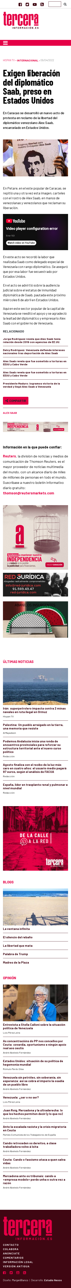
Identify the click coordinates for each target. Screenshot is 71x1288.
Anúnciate (11, 1253)
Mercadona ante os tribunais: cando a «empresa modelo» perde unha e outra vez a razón (34, 1179)
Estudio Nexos (53, 1280)
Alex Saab (10, 412)
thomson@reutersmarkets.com (28, 493)
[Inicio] (21, 20)
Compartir (17, 400)
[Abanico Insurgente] (35, 627)
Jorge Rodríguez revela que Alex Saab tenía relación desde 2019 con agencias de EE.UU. (32, 340)
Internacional (27, 60)
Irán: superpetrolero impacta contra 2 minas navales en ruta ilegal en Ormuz (34, 710)
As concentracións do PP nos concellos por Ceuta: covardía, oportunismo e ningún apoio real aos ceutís (34, 1044)
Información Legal (18, 1261)
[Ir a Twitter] (27, 4)
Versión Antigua (16, 1266)
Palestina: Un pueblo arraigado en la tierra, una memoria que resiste (33, 726)
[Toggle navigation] (5, 43)
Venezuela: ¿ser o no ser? (21, 1097)
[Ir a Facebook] (20, 4)
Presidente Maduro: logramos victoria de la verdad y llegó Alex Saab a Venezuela (31, 385)
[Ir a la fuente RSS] (42, 4)
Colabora (11, 1248)
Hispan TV (9, 60)
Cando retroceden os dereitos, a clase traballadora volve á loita (29, 1144)
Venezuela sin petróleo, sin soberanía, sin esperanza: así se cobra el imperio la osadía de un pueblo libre (33, 1081)
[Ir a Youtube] (35, 4)
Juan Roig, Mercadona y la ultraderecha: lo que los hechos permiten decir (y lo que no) (33, 1112)
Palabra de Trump (15, 954)
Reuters (9, 456)
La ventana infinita (16, 929)
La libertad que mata (18, 945)
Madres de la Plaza (16, 962)
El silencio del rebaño (18, 937)
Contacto (11, 1244)
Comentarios (13, 1257)
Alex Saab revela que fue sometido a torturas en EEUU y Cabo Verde (34, 362)
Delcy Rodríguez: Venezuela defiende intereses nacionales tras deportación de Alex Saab (34, 351)
